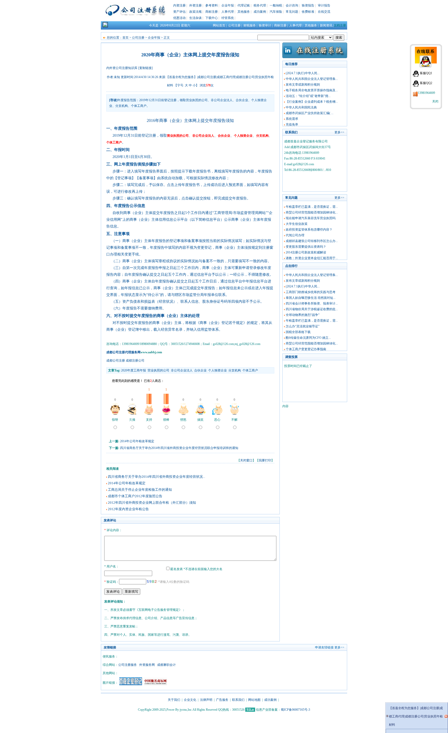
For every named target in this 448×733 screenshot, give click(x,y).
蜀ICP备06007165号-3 (295, 709)
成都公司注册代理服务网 (123, 352)
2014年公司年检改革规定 (137, 441)
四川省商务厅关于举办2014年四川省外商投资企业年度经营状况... (156, 477)
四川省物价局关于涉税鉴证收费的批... (312, 309)
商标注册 (211, 11)
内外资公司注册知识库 (121, 68)
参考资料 (211, 5)
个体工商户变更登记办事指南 (306, 349)
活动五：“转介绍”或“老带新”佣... (308, 96)
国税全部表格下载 (298, 332)
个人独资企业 (217, 370)
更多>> (339, 132)
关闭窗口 (246, 460)
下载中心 (211, 18)
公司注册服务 (127, 665)
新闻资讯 (326, 25)
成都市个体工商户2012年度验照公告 (135, 496)
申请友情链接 (324, 647)
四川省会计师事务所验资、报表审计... (312, 303)
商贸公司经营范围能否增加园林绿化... (312, 212)
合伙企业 (200, 370)
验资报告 (308, 5)
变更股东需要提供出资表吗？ (306, 246)
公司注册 (234, 25)
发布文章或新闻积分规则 (303, 84)
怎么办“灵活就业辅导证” (302, 326)
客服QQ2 (426, 83)
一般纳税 (276, 5)
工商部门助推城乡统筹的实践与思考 (310, 292)
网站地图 (254, 700)
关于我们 (174, 700)
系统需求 (292, 119)
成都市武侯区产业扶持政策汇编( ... (309, 113)
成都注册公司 (135, 360)
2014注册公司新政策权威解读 (306, 252)
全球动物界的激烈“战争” (302, 315)
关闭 (435, 101)
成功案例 (260, 11)
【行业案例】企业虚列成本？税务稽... (312, 101)
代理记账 (243, 5)
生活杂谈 (195, 18)
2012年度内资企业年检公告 (128, 509)
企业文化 (190, 700)
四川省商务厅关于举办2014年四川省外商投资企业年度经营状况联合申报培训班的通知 (179, 448)
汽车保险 (276, 11)
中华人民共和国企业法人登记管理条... (312, 79)
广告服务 (222, 700)
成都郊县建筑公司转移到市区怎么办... (312, 241)
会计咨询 (292, 5)
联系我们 (238, 700)
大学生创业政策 (296, 224)
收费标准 (308, 11)
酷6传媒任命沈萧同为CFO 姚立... (308, 338)
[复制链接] (145, 68)
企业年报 (227, 5)
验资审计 (265, 25)
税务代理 (260, 5)
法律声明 (206, 700)
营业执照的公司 (158, 370)
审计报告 (324, 5)
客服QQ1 (426, 73)
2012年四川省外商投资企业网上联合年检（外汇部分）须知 (152, 502)
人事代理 (227, 11)
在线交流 (324, 11)
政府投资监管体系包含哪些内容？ (309, 229)
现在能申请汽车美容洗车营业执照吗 (310, 218)
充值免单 (292, 124)
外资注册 (195, 5)
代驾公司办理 (295, 235)
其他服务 (243, 11)
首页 (125, 37)
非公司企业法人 (182, 370)
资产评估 (179, 11)
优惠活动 (179, 18)
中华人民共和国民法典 (301, 107)
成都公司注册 (115, 360)
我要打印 (265, 460)
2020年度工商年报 (133, 370)
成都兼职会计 (166, 665)
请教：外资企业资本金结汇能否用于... (312, 258)
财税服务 (249, 25)
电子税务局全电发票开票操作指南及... (312, 90)
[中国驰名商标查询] (155, 684)
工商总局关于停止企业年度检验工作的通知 (140, 490)
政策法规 (195, 11)
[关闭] (446, 716)
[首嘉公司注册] (130, 684)
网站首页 (219, 25)
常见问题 (292, 11)
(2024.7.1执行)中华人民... (303, 73)
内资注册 (179, 5)
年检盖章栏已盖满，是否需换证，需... (312, 207)
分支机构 (234, 370)
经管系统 (227, 18)
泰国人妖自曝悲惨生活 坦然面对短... (310, 298)
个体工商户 (250, 370)
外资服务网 (147, 665)
